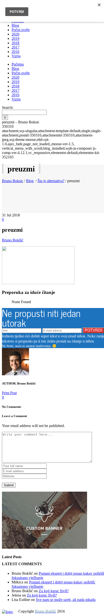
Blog (30, 181)
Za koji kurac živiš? (54, 591)
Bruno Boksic (12, 181)
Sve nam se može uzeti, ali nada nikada (66, 600)
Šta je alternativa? (50, 181)
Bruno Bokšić (12, 240)
